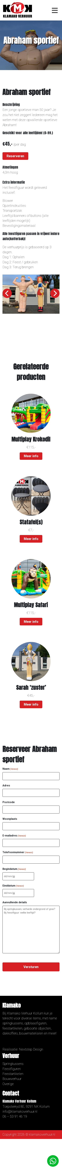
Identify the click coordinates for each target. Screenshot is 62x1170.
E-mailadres (14, 835)
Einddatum (13, 885)
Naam (10, 768)
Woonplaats (9, 818)
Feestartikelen (12, 1074)
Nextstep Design (31, 1049)
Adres (6, 785)
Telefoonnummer (17, 852)
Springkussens (12, 1064)
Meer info (31, 456)
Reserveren (15, 156)
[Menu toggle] (55, 10)
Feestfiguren (11, 1069)
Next (55, 293)
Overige (8, 1084)
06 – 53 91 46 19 (14, 1116)
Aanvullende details (14, 902)
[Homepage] (17, 10)
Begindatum (14, 869)
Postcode (8, 802)
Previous (7, 293)
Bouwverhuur (11, 1079)
